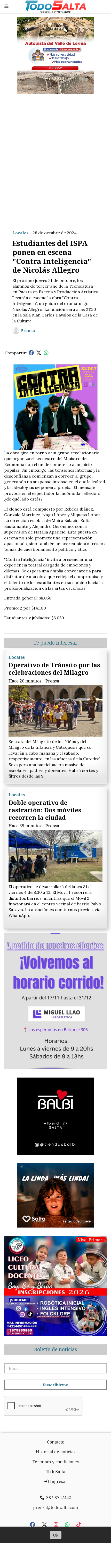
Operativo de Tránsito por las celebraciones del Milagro (54, 669)
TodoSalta (55, 1471)
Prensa (27, 330)
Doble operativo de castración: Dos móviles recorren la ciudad (45, 810)
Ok (55, 1535)
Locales (20, 232)
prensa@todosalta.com (55, 1507)
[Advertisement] (55, 158)
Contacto (55, 1442)
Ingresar (58, 1481)
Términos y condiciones (56, 1462)
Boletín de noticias (55, 1349)
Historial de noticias (55, 1452)
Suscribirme (55, 1384)
